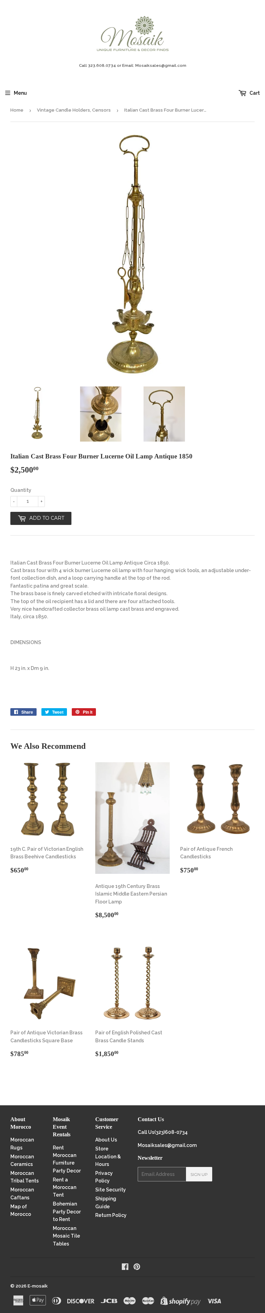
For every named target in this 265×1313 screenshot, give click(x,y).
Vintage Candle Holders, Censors (74, 110)
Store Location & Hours (108, 1156)
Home (16, 110)
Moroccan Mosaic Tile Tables (66, 1236)
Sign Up (199, 1174)
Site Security (110, 1189)
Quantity (20, 490)
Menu (20, 93)
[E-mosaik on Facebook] (125, 1267)
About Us (106, 1140)
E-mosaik (38, 1286)
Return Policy (111, 1215)
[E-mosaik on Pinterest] (136, 1267)
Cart (254, 93)
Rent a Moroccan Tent (64, 1187)
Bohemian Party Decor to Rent (67, 1211)
